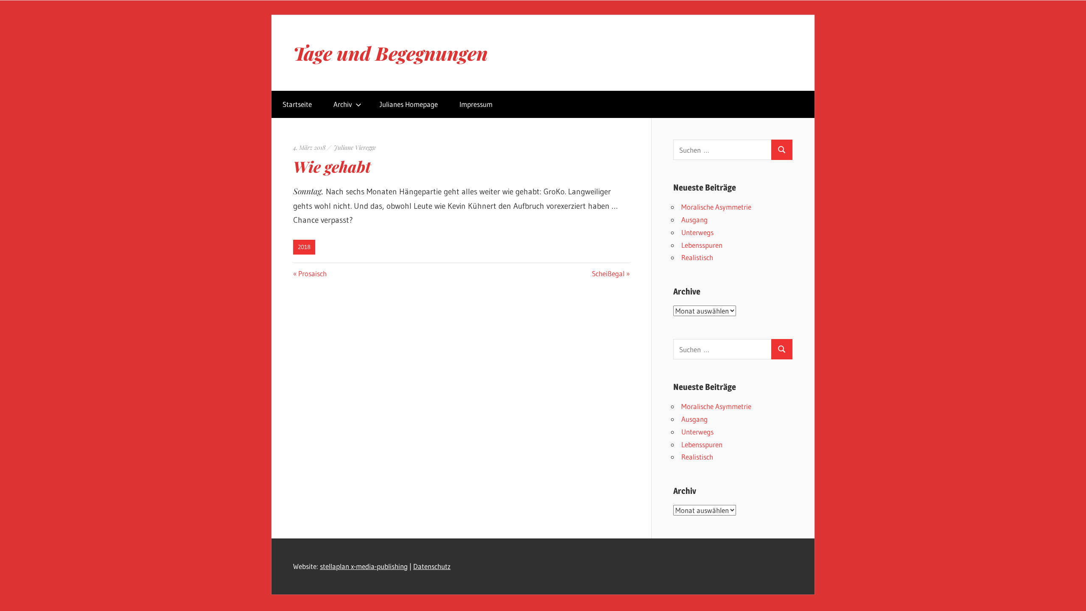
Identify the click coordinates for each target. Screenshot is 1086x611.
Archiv (342, 104)
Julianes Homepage (409, 104)
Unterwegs (697, 232)
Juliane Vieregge (355, 147)
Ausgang (694, 219)
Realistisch (697, 257)
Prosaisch (312, 273)
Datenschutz (432, 566)
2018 (304, 247)
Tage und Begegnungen (390, 52)
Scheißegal (608, 273)
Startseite (297, 104)
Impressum (476, 104)
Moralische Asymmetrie (716, 206)
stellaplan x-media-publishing (364, 566)
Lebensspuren (701, 245)
